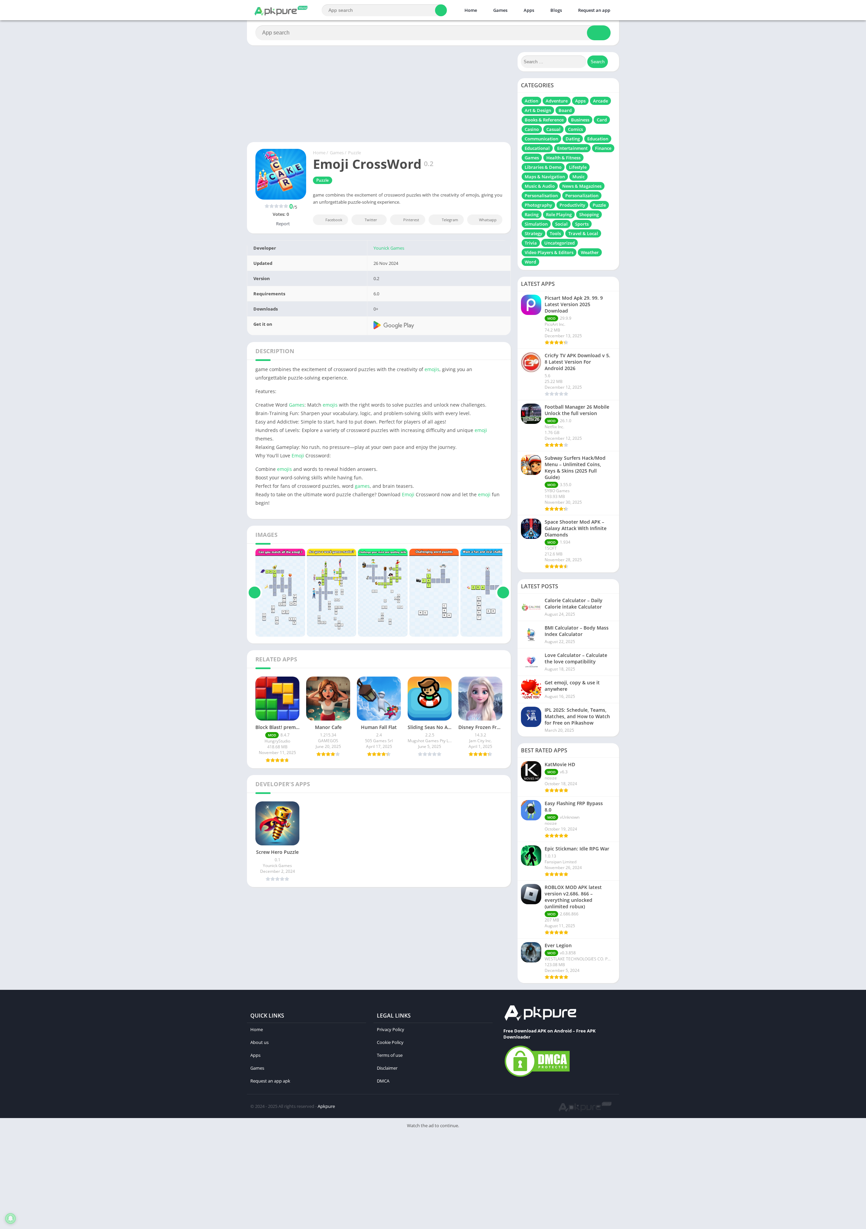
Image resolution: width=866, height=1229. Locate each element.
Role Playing (559, 214)
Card (602, 120)
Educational (537, 148)
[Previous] (254, 593)
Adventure (557, 101)
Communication (541, 139)
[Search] (441, 10)
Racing (532, 214)
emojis (432, 369)
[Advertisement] (203, 1180)
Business (580, 120)
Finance (603, 148)
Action (531, 101)
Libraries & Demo (543, 167)
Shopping (589, 214)
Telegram (450, 219)
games (362, 486)
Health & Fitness (563, 158)
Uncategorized (559, 243)
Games (499, 10)
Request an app (593, 10)
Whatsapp (488, 219)
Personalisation (541, 195)
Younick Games (388, 248)
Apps (528, 10)
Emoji (298, 455)
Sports (582, 224)
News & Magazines (581, 186)
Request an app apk (270, 1081)
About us (259, 1042)
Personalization (581, 195)
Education (597, 139)
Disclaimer (387, 1068)
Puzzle (354, 153)
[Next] (503, 593)
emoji (481, 430)
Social (561, 224)
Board (565, 110)
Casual (553, 129)
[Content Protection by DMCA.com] (537, 1076)
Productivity (572, 205)
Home (470, 10)
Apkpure (326, 1106)
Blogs (555, 10)
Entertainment (572, 148)
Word (530, 262)
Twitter (371, 219)
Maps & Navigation (545, 177)
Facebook (333, 219)
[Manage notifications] (10, 1218)
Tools (555, 233)
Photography (538, 205)
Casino (532, 129)
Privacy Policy (390, 1029)
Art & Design (538, 110)
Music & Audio (540, 186)
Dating (573, 139)
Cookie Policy (390, 1042)
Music (578, 177)
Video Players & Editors (549, 252)
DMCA (383, 1081)
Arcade (600, 101)
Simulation (536, 224)
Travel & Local (583, 233)
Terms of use (390, 1055)
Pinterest (411, 219)
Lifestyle (578, 167)
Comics (575, 129)
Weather (590, 252)
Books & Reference (544, 120)
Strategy (533, 233)
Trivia (531, 243)
